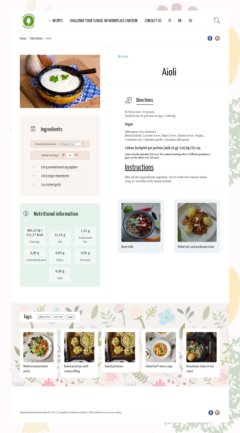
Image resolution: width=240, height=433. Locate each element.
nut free (59, 317)
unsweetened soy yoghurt (63, 167)
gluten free (44, 317)
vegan (70, 317)
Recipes (58, 21)
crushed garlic (53, 184)
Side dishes (36, 38)
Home (23, 38)
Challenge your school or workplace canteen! (104, 21)
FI (170, 21)
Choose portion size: (46, 144)
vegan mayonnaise (58, 175)
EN (179, 21)
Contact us (153, 21)
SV (190, 21)
